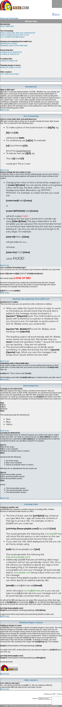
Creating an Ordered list (9, 54)
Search (57, 14)
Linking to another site (9, 61)
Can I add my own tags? (9, 74)
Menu (57, 4)
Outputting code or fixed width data (13, 46)
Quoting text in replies (8, 44)
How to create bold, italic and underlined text (17, 33)
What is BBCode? (7, 26)
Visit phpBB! (51, 534)
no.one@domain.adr (34, 590)
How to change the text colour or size (14, 35)
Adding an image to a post (10, 67)
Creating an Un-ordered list (11, 52)
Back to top (4, 110)
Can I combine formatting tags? (12, 37)
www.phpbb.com (22, 572)
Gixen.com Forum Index (9, 18)
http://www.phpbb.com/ (18, 557)
